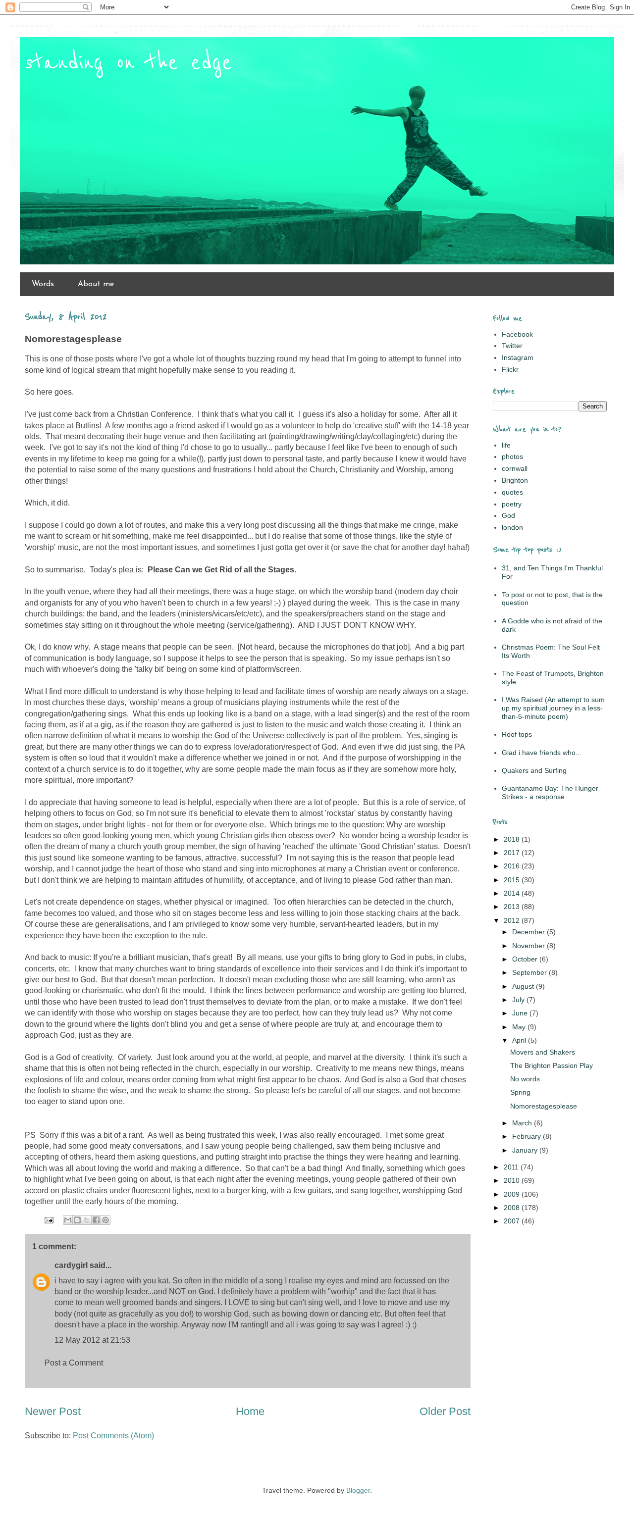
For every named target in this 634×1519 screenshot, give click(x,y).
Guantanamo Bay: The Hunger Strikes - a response (550, 792)
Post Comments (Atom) (113, 1435)
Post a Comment (74, 1363)
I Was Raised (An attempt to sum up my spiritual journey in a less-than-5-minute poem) (553, 708)
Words (43, 284)
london (512, 527)
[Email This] (68, 1220)
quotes (512, 492)
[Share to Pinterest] (105, 1220)
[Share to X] (87, 1220)
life (506, 445)
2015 (513, 880)
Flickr (510, 369)
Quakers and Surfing (534, 770)
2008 (513, 1208)
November (529, 946)
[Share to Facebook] (96, 1220)
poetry (512, 504)
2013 (513, 907)
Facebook (517, 334)
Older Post (445, 1411)
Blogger (358, 1490)
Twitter (512, 346)
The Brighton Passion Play (551, 1065)
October (525, 959)
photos (512, 456)
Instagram (517, 357)
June (520, 1013)
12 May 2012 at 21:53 (92, 1340)
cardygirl (71, 1265)
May (520, 1027)
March (523, 1123)
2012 (513, 920)
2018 (513, 839)
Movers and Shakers (542, 1052)
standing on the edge (128, 63)
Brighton (515, 480)
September (530, 972)
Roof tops (517, 734)
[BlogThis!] (77, 1220)
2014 (513, 893)
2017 (513, 853)
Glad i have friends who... (541, 753)
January (525, 1150)
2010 (513, 1180)
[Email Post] (48, 1219)
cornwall (515, 468)
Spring (520, 1092)
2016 (513, 866)
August (524, 986)
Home (250, 1411)
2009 (513, 1194)
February (527, 1136)
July (519, 1000)
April (520, 1040)
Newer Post (53, 1411)
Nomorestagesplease (543, 1106)
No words (525, 1079)
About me (96, 284)
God (508, 515)
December (529, 932)
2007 (513, 1221)
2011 (512, 1167)
